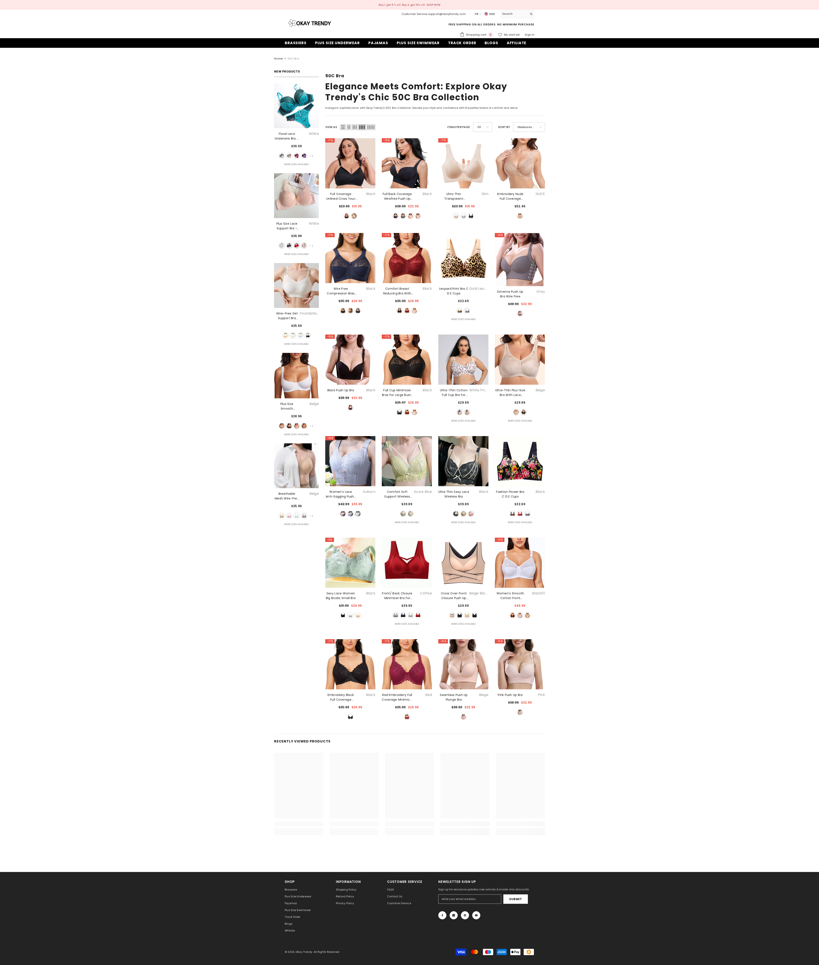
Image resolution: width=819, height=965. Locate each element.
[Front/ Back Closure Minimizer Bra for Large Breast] (407, 563)
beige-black (452, 615)
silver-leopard (467, 310)
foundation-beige (285, 335)
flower (527, 514)
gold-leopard (459, 310)
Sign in (529, 35)
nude (520, 216)
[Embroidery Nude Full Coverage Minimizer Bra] (520, 163)
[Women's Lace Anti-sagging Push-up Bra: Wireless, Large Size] (350, 461)
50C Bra (293, 59)
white (282, 156)
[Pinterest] (465, 915)
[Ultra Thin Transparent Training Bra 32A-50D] (463, 163)
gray (304, 515)
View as (331, 127)
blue (358, 310)
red (296, 156)
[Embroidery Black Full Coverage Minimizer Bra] (350, 664)
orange (471, 514)
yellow (358, 514)
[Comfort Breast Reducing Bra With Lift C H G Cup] (407, 258)
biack (346, 216)
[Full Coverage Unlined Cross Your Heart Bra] (350, 163)
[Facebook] (442, 915)
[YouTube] (476, 915)
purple (304, 156)
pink (304, 245)
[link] (298, 823)
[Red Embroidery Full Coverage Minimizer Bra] (407, 664)
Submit (515, 899)
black (289, 245)
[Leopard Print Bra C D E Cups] (463, 258)
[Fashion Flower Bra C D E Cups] (520, 461)
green (410, 514)
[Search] (517, 14)
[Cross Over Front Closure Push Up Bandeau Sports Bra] (463, 563)
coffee (304, 426)
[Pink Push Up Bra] (520, 664)
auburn (350, 310)
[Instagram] (454, 915)
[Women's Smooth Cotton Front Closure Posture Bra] (520, 563)
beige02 (527, 615)
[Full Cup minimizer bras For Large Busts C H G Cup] (407, 360)
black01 (512, 615)
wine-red (407, 310)
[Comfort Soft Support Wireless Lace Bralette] (407, 461)
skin (456, 216)
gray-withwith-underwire (467, 412)
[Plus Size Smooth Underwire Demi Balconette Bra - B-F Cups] (296, 375)
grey (463, 216)
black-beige (459, 615)
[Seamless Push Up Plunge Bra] (463, 664)
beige (289, 156)
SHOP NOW (433, 5)
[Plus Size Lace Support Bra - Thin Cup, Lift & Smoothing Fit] (296, 195)
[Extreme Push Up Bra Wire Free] (520, 259)
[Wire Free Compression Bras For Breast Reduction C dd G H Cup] (350, 258)
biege (463, 717)
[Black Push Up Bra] (350, 360)
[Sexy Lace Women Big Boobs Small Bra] (350, 563)
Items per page (458, 127)
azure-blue (403, 514)
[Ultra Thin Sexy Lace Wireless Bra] (463, 461)
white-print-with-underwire (459, 412)
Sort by (504, 127)
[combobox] (514, 14)
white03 (520, 615)
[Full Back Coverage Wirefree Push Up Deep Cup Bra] (407, 163)
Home (278, 59)
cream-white (293, 335)
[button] (343, 127)
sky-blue (300, 335)
